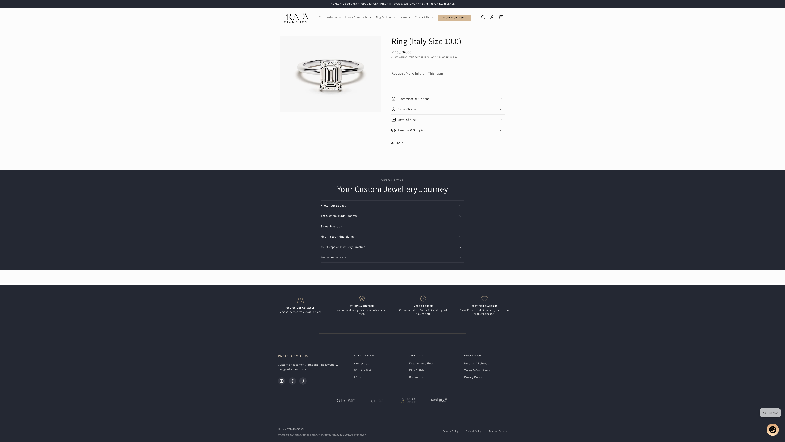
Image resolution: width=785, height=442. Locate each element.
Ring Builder (417, 370)
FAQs (357, 377)
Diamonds (416, 377)
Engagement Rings (421, 363)
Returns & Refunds (476, 363)
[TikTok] (303, 381)
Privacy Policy (473, 377)
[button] (329, 17)
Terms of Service (498, 431)
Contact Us (361, 363)
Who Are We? (362, 370)
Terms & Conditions (477, 370)
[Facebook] (292, 381)
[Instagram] (281, 381)
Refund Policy (473, 431)
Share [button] (399, 143)
